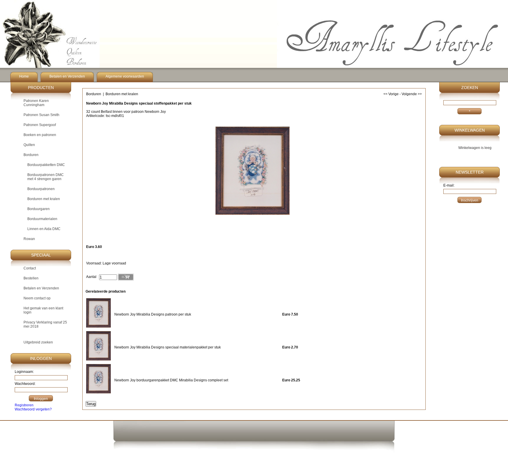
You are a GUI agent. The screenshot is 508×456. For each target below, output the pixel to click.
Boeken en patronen (40, 135)
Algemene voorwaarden (125, 76)
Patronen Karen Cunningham (36, 103)
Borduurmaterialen (42, 219)
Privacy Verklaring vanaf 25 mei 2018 (45, 324)
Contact (30, 268)
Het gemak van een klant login (43, 310)
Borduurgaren (38, 209)
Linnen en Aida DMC (44, 229)
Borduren (31, 155)
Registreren (24, 405)
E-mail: (448, 185)
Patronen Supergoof (40, 125)
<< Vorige (391, 94)
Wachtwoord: (25, 384)
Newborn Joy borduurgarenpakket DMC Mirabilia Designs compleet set (171, 380)
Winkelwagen (469, 130)
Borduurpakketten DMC (46, 165)
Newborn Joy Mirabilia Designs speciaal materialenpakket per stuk (167, 347)
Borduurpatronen (41, 189)
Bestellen (31, 278)
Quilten (29, 145)
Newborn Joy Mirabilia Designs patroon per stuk (152, 314)
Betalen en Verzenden (67, 76)
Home (24, 76)
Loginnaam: (24, 372)
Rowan (29, 239)
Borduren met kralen (43, 199)
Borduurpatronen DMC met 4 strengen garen (45, 177)
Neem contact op (37, 298)
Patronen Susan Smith (41, 115)
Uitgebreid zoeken (38, 342)
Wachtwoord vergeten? (33, 409)
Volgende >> (412, 94)
